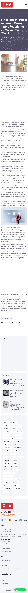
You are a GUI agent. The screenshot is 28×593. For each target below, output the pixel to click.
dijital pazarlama (17, 425)
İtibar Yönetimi (7, 491)
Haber (11, 390)
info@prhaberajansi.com (8, 529)
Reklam (15, 463)
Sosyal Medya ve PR (8, 476)
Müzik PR (13, 457)
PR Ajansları (6, 460)
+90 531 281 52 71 (6, 532)
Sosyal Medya (14, 469)
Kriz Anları (19, 438)
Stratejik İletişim (7, 479)
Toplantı (6, 482)
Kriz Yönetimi (7, 441)
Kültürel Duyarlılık (7, 444)
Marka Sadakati (17, 447)
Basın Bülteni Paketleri (7, 563)
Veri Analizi (15, 485)
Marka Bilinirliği (7, 447)
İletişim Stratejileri (8, 488)
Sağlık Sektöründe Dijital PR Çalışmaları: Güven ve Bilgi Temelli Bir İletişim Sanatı (17, 406)
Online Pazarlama (7, 318)
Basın (5, 422)
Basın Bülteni (13, 422)
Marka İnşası (17, 450)
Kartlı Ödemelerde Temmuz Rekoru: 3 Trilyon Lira (16, 394)
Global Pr (14, 428)
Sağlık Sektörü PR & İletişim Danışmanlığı (12, 568)
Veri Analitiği (7, 485)
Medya (5, 453)
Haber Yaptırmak (18, 431)
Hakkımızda (5, 583)
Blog (11, 379)
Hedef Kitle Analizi (17, 434)
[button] (20, 589)
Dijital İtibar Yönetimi (7, 566)
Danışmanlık (6, 425)
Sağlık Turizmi (14, 466)
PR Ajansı (15, 460)
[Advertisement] (14, 106)
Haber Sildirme (7, 431)
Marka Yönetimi (7, 450)
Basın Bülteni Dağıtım (7, 560)
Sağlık (5, 466)
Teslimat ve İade (6, 551)
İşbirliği (15, 491)
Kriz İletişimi (16, 441)
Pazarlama (20, 457)
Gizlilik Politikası (6, 548)
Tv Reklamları (14, 482)
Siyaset (5, 469)
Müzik (5, 457)
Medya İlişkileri (14, 453)
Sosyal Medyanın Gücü (9, 472)
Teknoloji (17, 479)
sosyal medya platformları (18, 196)
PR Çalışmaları (7, 463)
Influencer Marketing (8, 438)
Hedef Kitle (6, 434)
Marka (16, 444)
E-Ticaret (6, 428)
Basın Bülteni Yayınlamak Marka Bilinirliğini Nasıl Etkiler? (17, 383)
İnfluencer (18, 488)
